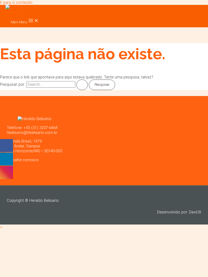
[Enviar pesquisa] (82, 85)
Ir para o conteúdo (16, 2)
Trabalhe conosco (23, 159)
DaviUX (195, 212)
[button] (1, 227)
